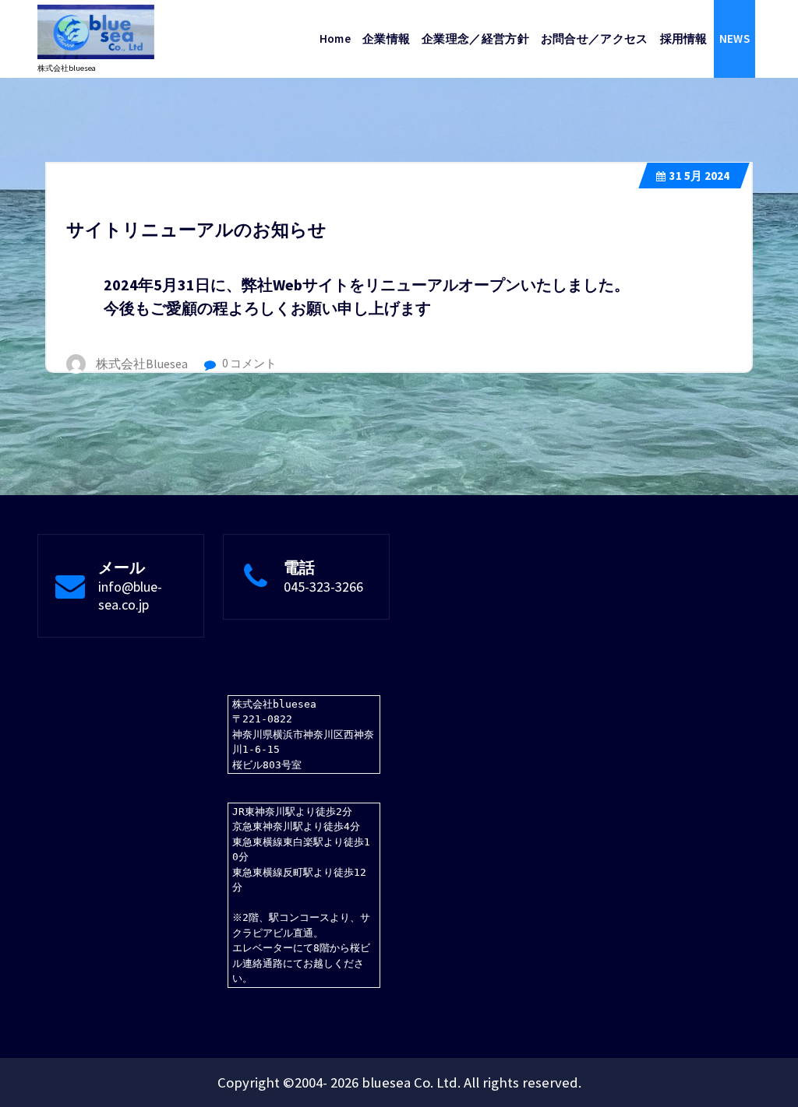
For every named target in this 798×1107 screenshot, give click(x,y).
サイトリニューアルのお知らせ (196, 229)
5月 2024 (699, 175)
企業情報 (386, 38)
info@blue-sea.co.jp (130, 595)
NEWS (734, 38)
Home (335, 38)
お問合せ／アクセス (594, 38)
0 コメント (248, 363)
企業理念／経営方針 (475, 38)
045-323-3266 (323, 587)
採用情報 (684, 38)
